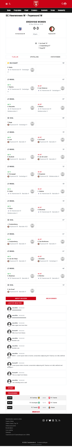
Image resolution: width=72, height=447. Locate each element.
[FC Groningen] (39, 402)
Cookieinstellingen (42, 442)
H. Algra (10, 208)
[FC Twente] (39, 407)
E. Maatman (11, 276)
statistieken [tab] (55, 57)
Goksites (8, 432)
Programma (17, 10)
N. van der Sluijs (13, 259)
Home (9, 10)
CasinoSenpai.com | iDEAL (22, 434)
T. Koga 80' (42, 48)
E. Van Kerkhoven (43, 241)
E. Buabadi (11, 157)
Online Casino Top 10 (12, 423)
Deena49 (15, 330)
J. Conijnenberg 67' (44, 46)
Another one (15, 340)
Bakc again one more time (19, 325)
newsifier (15, 308)
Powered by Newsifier (36, 444)
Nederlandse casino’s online (14, 419)
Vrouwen (34, 10)
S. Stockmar (41, 209)
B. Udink (10, 191)
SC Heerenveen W (20, 33)
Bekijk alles (36, 412)
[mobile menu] (7, 4)
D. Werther (41, 276)
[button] (62, 4)
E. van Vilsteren (42, 88)
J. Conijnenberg (12, 224)
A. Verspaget (12, 174)
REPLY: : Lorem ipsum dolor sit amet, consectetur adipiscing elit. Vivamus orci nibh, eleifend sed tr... (36, 357)
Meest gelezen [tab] (21, 298)
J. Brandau (41, 259)
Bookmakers (9, 428)
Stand (26, 10)
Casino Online (10, 421)
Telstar (53, 407)
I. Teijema (11, 87)
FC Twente (54, 398)
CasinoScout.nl (10, 434)
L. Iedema (41, 191)
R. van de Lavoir (43, 157)
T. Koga (10, 122)
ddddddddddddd (16, 310)
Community (61, 10)
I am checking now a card (19, 382)
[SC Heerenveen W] (20, 29)
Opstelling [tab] (34, 57)
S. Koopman (41, 174)
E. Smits (10, 67)
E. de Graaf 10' (43, 43)
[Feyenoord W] (52, 29)
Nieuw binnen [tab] (51, 298)
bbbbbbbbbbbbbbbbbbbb (19, 317)
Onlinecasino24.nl (11, 426)
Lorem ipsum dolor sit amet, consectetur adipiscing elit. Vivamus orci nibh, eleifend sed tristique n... (34, 366)
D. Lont (10, 139)
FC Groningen (33, 402)
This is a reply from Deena (19, 375)
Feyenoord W (51, 33)
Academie (44, 10)
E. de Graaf (41, 139)
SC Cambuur (33, 398)
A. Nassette (11, 106)
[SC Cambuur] (39, 398)
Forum (53, 10)
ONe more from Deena (18, 333)
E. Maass (40, 106)
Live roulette (9, 430)
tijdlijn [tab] (15, 57)
